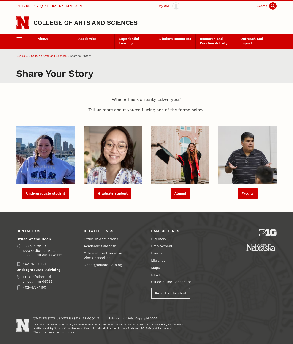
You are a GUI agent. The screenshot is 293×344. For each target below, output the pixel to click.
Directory (158, 239)
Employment (161, 246)
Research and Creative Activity (213, 41)
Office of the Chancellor (171, 282)
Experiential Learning (129, 41)
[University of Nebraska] (261, 247)
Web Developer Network (123, 324)
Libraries (158, 261)
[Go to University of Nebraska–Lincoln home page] (22, 22)
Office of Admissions (101, 239)
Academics (87, 39)
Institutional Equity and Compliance (56, 328)
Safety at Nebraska (157, 328)
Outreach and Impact (251, 41)
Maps (155, 268)
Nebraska (22, 56)
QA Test (145, 324)
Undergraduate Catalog (103, 265)
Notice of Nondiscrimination (98, 328)
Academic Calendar (100, 246)
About (43, 39)
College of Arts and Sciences (85, 22)
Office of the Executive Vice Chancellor (103, 255)
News (155, 275)
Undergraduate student (45, 193)
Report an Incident (170, 293)
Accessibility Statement (166, 324)
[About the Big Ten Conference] (268, 232)
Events (157, 253)
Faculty (247, 193)
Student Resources (175, 39)
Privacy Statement (129, 328)
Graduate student (113, 193)
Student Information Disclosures (53, 332)
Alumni (180, 193)
